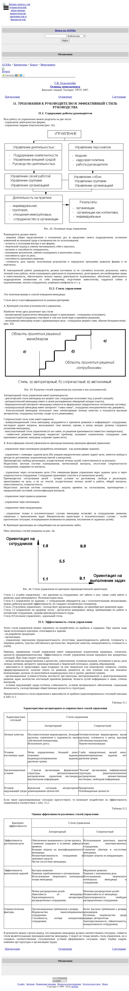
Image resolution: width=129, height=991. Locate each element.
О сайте (21, 984)
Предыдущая (12, 96)
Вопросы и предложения (69, 984)
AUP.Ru (6, 64)
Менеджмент (47, 64)
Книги (34, 64)
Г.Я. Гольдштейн (65, 83)
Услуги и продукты (91, 984)
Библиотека (20, 64)
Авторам (30, 984)
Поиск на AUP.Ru (65, 30)
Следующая (119, 96)
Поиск (105, 984)
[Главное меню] (6, 7)
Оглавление (65, 96)
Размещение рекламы (46, 984)
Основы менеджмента (65, 86)
